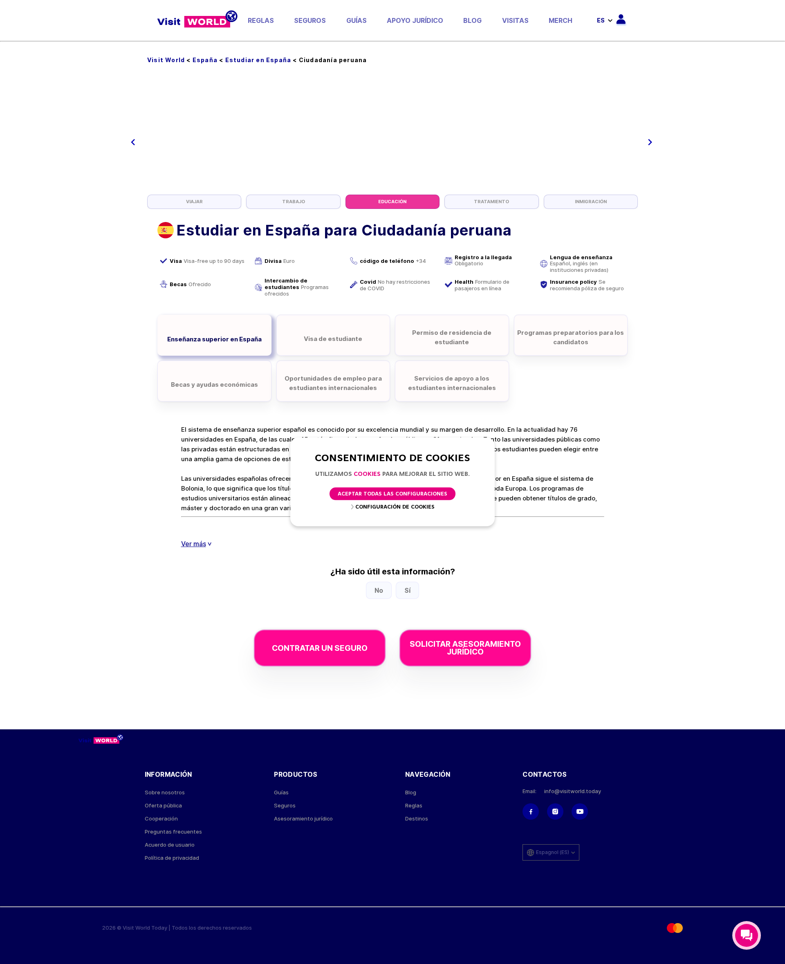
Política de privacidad (172, 858)
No (379, 590)
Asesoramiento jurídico (303, 818)
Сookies (367, 474)
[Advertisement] (392, 133)
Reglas (261, 20)
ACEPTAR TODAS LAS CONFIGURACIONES (392, 494)
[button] (133, 142)
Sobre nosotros (165, 792)
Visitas (515, 20)
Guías (356, 20)
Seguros (310, 20)
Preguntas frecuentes (173, 831)
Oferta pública (163, 805)
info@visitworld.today (572, 791)
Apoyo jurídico (415, 20)
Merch (560, 20)
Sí (407, 590)
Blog (472, 20)
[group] (194, 202)
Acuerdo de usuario (170, 844)
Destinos (416, 818)
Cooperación (161, 818)
